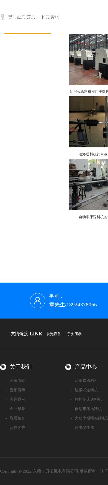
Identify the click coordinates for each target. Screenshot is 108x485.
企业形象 (15, 409)
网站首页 (28, 50)
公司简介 (15, 381)
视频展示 (15, 390)
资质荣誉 (15, 418)
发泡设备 (54, 334)
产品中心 (83, 50)
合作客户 (15, 428)
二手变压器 (73, 334)
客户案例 (15, 399)
